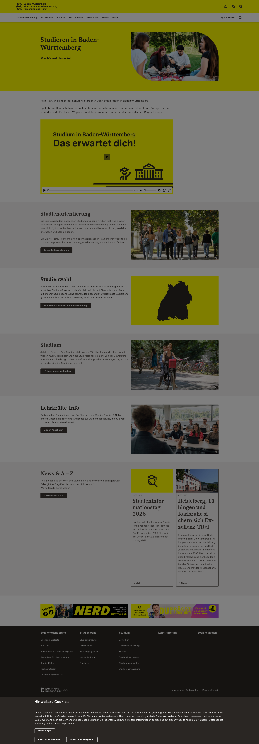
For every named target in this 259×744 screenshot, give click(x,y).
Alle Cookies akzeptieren (82, 739)
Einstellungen (44, 730)
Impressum (68, 723)
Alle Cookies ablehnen (49, 739)
